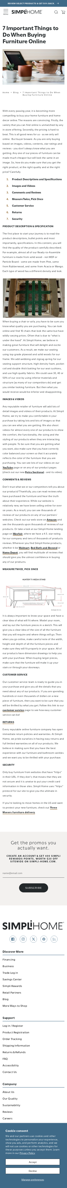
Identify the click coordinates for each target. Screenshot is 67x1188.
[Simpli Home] (27, 11)
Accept (33, 1162)
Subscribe (33, 887)
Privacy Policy (27, 1153)
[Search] (56, 12)
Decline (33, 1171)
